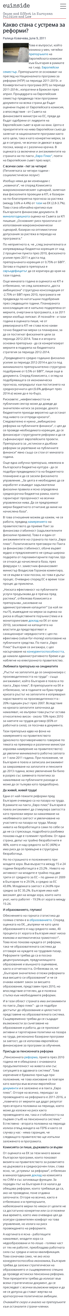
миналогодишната (16, 216)
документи (10, 1088)
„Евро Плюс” (43, 156)
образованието (40, 920)
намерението (37, 522)
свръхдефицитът (15, 271)
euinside (16, 6)
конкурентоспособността (45, 651)
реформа (31, 1057)
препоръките (38, 54)
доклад (33, 620)
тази (39, 203)
